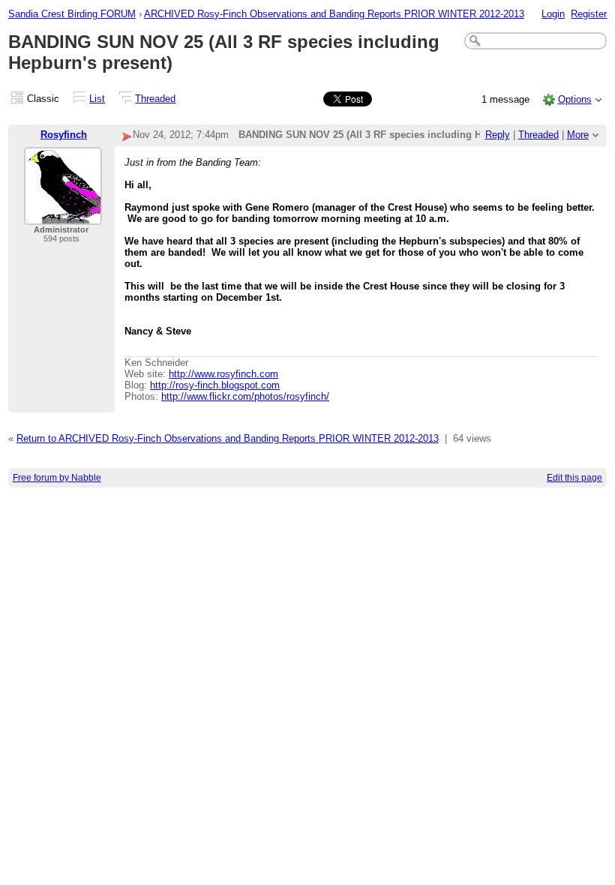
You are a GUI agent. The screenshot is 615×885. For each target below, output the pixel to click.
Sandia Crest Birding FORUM (72, 14)
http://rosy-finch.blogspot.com (215, 385)
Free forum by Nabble (57, 477)
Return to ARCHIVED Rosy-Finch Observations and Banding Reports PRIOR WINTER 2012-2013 (227, 438)
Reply (497, 134)
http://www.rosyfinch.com (223, 374)
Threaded (155, 98)
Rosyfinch (63, 134)
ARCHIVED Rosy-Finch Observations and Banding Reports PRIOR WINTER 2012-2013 (334, 14)
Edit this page (574, 477)
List (97, 98)
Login (553, 14)
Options (575, 99)
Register (589, 14)
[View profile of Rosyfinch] (63, 215)
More (578, 134)
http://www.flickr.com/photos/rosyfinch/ (245, 396)
